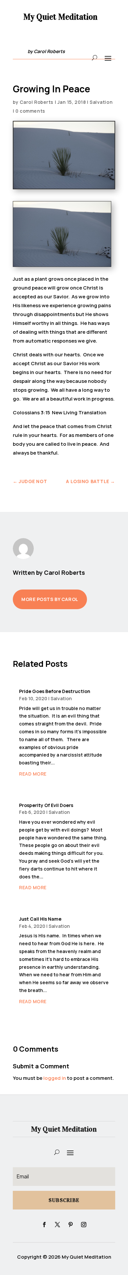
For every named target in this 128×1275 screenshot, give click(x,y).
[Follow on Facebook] (44, 1224)
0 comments (30, 111)
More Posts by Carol (49, 599)
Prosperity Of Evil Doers (46, 805)
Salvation (101, 102)
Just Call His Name (40, 919)
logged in (54, 1078)
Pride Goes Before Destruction (54, 691)
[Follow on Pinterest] (70, 1224)
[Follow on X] (57, 1224)
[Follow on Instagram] (83, 1224)
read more (33, 774)
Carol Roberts (36, 102)
